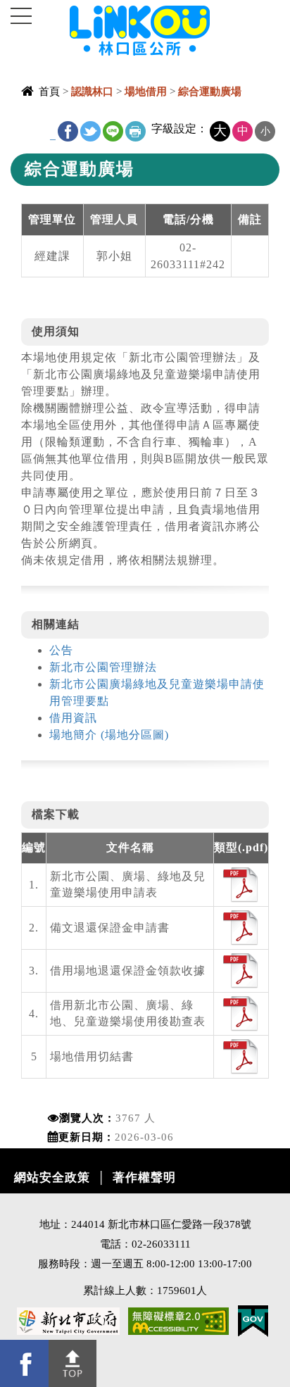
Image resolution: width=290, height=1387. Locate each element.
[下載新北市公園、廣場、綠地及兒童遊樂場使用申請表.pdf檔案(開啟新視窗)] (240, 884)
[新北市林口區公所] (162, 29)
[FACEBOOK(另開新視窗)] (24, 1363)
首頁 (49, 91)
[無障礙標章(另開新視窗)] (178, 1320)
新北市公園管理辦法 (103, 667)
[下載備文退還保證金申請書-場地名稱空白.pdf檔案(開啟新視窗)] (240, 927)
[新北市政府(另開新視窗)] (68, 1320)
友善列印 (135, 131)
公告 (61, 650)
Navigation (21, 16)
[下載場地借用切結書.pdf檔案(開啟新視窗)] (240, 1056)
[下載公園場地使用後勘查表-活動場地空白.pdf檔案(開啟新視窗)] (240, 1013)
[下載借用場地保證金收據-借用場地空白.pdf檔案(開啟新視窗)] (240, 970)
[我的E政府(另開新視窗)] (253, 1320)
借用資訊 (73, 718)
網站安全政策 (52, 1177)
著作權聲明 (144, 1177)
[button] (73, 1363)
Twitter (90, 131)
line (113, 131)
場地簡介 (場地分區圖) (109, 735)
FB (68, 131)
